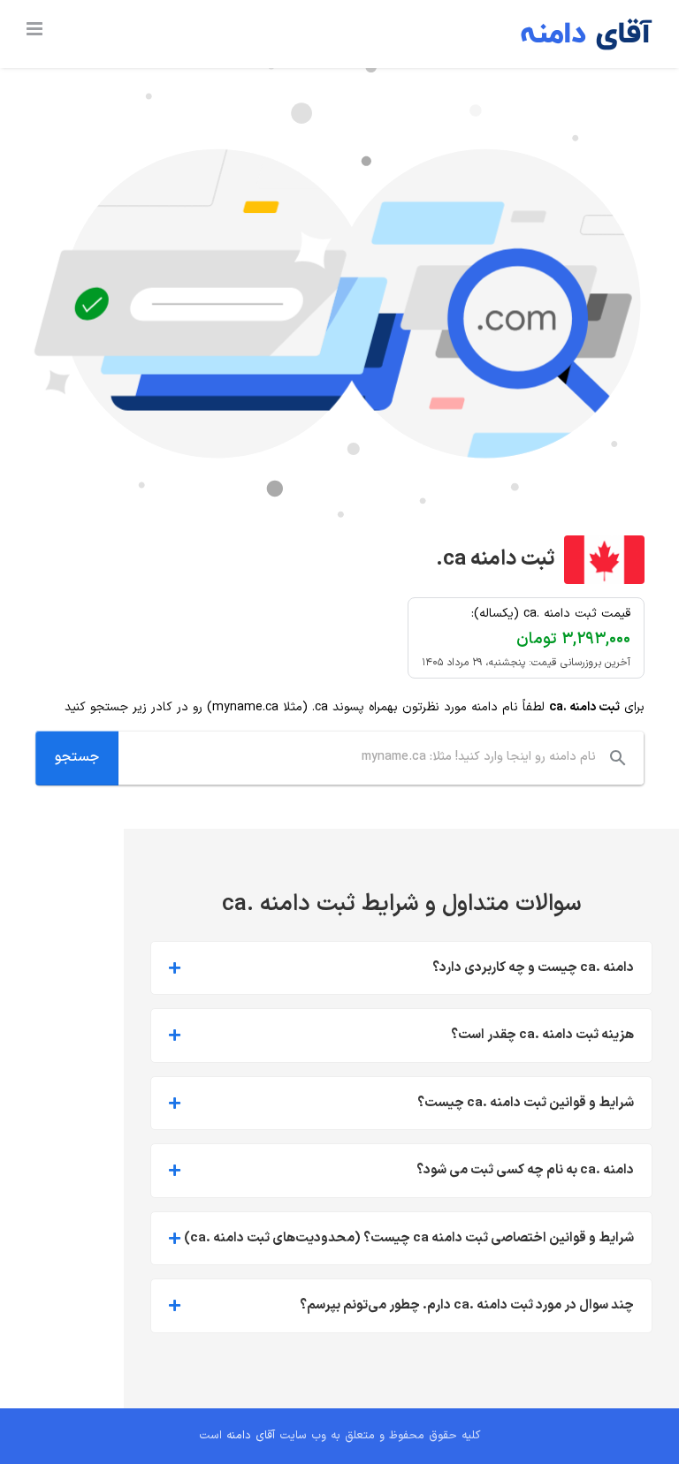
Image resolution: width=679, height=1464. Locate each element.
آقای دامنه (250, 1436)
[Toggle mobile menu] (36, 28)
